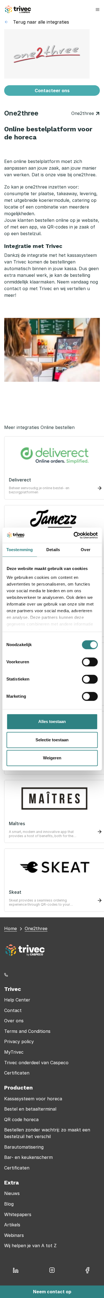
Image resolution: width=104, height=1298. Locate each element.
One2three (83, 113)
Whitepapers (17, 1214)
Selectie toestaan (52, 739)
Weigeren (52, 757)
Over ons (14, 1020)
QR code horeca (21, 1119)
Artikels (12, 1224)
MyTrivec (14, 1052)
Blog (9, 1204)
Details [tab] (53, 549)
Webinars (14, 1235)
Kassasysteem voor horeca (33, 1098)
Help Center (17, 1000)
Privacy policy (19, 1041)
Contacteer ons (52, 90)
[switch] (90, 661)
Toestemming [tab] (19, 549)
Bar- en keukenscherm (28, 1157)
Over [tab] (85, 549)
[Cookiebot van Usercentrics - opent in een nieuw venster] (74, 535)
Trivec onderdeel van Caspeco (36, 1062)
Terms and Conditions (27, 1031)
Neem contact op (52, 1291)
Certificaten (16, 1073)
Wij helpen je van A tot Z (30, 1245)
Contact (13, 1010)
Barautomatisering (24, 1147)
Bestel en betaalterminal (30, 1109)
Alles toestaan (52, 721)
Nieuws (12, 1193)
